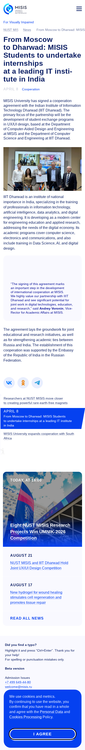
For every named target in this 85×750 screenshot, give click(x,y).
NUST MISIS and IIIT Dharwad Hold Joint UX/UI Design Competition (39, 565)
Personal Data (51, 712)
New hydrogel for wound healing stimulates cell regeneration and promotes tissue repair (36, 597)
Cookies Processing (25, 717)
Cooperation (31, 89)
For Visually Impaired (18, 22)
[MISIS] (17, 8)
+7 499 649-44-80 (18, 682)
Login (68, 8)
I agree (42, 734)
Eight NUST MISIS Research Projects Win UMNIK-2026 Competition (40, 531)
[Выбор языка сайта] (58, 8)
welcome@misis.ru (18, 686)
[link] (9, 382)
